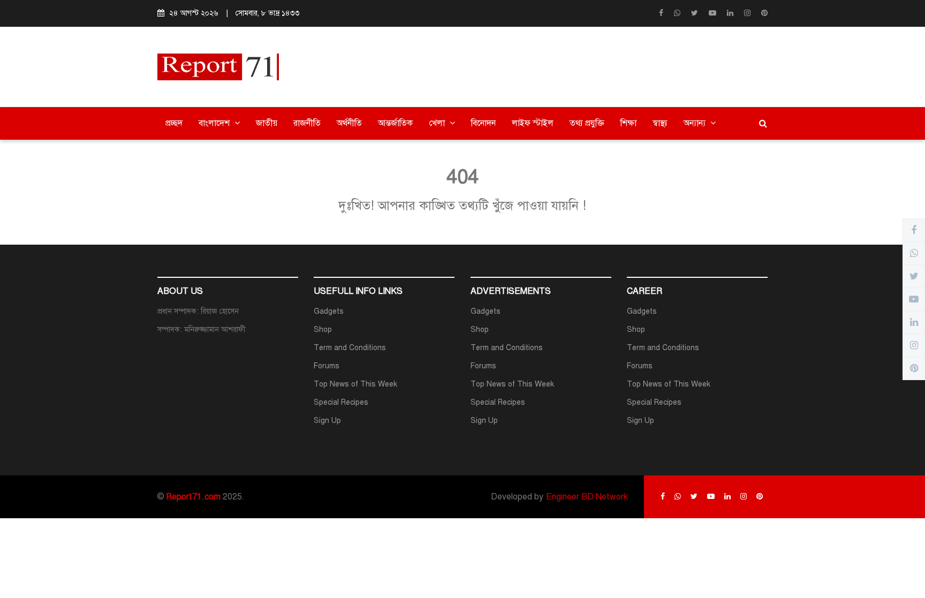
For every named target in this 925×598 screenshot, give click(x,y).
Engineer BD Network (587, 497)
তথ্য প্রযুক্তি (587, 123)
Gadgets (329, 311)
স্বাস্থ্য (660, 123)
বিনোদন (483, 123)
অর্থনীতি (349, 123)
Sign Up (327, 420)
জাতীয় (266, 123)
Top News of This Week (355, 384)
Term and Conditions (350, 347)
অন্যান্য (696, 123)
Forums (326, 365)
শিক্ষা (628, 123)
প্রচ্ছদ (174, 123)
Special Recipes (341, 402)
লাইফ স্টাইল (533, 123)
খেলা (438, 123)
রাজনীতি (307, 123)
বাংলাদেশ (215, 123)
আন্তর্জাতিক (395, 123)
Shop (323, 329)
